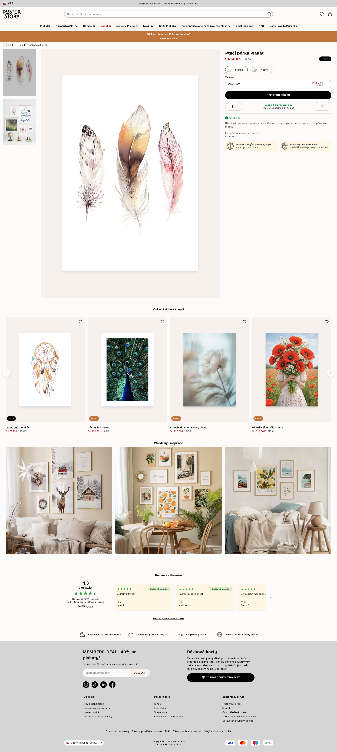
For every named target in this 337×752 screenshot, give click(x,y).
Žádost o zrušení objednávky (239, 716)
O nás (157, 703)
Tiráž (167, 731)
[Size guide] (234, 106)
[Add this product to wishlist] (322, 106)
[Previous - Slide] (6, 373)
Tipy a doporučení (94, 703)
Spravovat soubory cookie (237, 720)
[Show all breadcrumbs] (7, 45)
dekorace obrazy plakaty (98, 716)
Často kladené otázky (235, 712)
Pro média (160, 708)
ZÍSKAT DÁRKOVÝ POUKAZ (223, 677)
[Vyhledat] (269, 14)
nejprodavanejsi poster (97, 708)
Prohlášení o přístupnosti (168, 716)
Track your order (231, 703)
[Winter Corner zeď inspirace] (59, 500)
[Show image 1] (19, 72)
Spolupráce (160, 712)
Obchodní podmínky (117, 731)
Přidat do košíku (278, 95)
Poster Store (176, 741)
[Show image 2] (19, 122)
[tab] (322, 14)
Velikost (229, 77)
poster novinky (92, 712)
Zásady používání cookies (147, 731)
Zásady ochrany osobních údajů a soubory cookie (202, 731)
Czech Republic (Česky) (84, 742)
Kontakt (227, 708)
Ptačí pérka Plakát (37, 45)
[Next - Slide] (330, 373)
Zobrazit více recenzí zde (168, 618)
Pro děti (19, 45)
